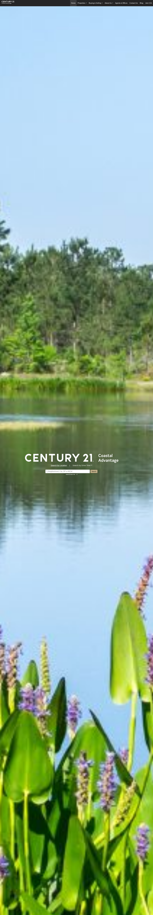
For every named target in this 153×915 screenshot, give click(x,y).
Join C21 (148, 3)
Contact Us (133, 3)
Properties (83, 4)
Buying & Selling (96, 4)
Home (73, 3)
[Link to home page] (9, 3)
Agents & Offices (121, 3)
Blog (141, 3)
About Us (109, 4)
